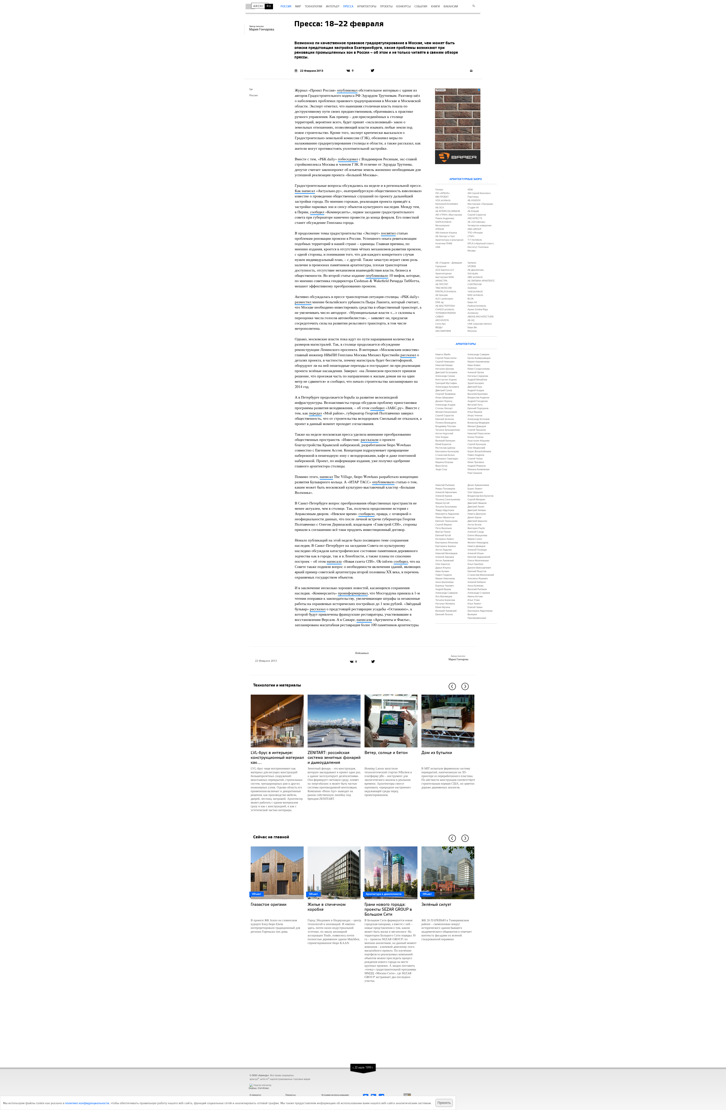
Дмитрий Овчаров (477, 503)
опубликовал (347, 90)
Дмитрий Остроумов (446, 372)
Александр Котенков (478, 419)
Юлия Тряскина (476, 462)
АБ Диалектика (476, 270)
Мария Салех (475, 539)
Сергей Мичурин (476, 499)
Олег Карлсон (442, 564)
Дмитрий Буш (475, 387)
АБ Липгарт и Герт (445, 236)
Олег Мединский (476, 448)
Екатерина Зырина (445, 546)
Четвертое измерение (480, 225)
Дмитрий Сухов (443, 390)
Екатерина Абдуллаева (480, 611)
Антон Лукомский (444, 560)
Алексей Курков (443, 496)
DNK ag (439, 302)
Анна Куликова (475, 585)
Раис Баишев (475, 473)
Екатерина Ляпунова (446, 542)
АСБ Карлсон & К (444, 270)
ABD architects (475, 277)
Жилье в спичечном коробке (327, 906)
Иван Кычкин (442, 571)
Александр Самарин (478, 354)
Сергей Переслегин (446, 358)
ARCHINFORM (443, 331)
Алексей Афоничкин (446, 492)
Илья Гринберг (475, 564)
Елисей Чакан (475, 607)
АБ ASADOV (474, 200)
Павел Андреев (476, 455)
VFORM (472, 266)
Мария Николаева (445, 578)
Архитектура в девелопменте (383, 894)
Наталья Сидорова (478, 376)
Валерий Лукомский (446, 611)
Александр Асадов (445, 404)
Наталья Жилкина (445, 603)
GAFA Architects (443, 222)
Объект (256, 894)
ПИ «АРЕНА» (442, 193)
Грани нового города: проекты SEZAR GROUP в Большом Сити (388, 909)
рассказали (370, 439)
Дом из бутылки (436, 752)
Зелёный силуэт (436, 904)
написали (364, 619)
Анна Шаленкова (444, 582)
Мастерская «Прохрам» (480, 204)
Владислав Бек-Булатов (480, 496)
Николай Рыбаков (445, 485)
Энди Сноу (441, 469)
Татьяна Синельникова (447, 499)
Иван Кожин (474, 365)
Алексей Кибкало (477, 582)
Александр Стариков (479, 593)
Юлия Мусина (442, 607)
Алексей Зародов (444, 557)
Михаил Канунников (446, 412)
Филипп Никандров (478, 542)
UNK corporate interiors (480, 324)
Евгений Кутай (443, 535)
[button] (451, 686)
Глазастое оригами (268, 904)
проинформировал (353, 593)
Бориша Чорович (444, 585)
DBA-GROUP (474, 229)
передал (315, 413)
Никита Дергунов (477, 514)
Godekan (472, 288)
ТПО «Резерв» (475, 232)
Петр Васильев (443, 528)
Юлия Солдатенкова (479, 369)
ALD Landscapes (444, 298)
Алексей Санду (476, 532)
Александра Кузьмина (447, 387)
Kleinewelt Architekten (446, 204)
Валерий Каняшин (445, 440)
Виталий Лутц (475, 404)
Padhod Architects (477, 306)
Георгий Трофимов (445, 394)
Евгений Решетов (477, 571)
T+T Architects (475, 240)
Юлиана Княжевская (478, 469)
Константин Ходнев (446, 379)
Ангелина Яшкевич (478, 578)
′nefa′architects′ (475, 291)
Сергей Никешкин (445, 361)
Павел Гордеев (443, 575)
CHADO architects (444, 309)
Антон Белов (474, 524)
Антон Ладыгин (443, 549)
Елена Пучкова (476, 437)
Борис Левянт (475, 488)
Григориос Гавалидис (446, 458)
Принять (444, 1103)
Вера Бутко (441, 466)
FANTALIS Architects (445, 291)
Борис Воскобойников (479, 451)
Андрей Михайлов (477, 379)
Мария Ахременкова (478, 361)
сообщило (366, 513)
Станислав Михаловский (481, 575)
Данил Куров (474, 517)
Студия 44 (473, 207)
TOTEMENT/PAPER (445, 313)
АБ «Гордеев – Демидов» (448, 262)
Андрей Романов (477, 466)
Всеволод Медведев (478, 422)
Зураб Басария (476, 383)
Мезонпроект (442, 225)
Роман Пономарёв (445, 488)
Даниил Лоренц (443, 401)
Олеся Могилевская (478, 560)
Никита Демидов (476, 546)
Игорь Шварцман (444, 397)
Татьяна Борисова (445, 600)
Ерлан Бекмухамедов (479, 358)
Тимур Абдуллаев (444, 510)
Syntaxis (472, 262)
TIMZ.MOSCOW (443, 288)
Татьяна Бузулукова (446, 506)
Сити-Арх (440, 324)
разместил (303, 301)
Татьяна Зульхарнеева (447, 430)
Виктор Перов (442, 532)
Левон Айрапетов (444, 517)
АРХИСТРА (441, 280)
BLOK (471, 298)
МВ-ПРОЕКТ (442, 196)
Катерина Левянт (444, 539)
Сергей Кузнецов (477, 444)
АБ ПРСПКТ (441, 284)
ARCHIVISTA (442, 320)
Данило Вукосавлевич (479, 567)
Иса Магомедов (443, 596)
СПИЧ (471, 236)
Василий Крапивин (478, 394)
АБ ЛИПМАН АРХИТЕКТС (481, 280)
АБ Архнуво (441, 295)
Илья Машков (475, 412)
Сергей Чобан (475, 458)
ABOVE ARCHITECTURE (481, 316)
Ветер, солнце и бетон (386, 752)
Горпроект (441, 266)
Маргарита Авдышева (447, 514)
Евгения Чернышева (446, 521)
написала (334, 561)
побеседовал (348, 158)
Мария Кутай (442, 503)
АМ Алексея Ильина (446, 232)
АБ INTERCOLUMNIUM (447, 211)
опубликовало (377, 275)
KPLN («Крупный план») (481, 243)
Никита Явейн (443, 354)
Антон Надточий (444, 433)
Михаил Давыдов (477, 426)
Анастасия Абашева (478, 440)
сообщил (317, 211)
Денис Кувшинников (478, 485)
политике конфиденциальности (87, 1103)
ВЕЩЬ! (439, 327)
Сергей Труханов (477, 430)
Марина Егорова (444, 462)
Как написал (305, 190)
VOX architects (443, 200)
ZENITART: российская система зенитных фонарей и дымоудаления (334, 757)
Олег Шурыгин (475, 492)
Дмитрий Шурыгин (477, 521)
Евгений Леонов (444, 614)
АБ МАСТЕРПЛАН (445, 306)
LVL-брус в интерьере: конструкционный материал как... (277, 757)
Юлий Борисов (443, 444)
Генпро (439, 189)
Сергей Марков (443, 524)
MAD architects (475, 295)
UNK (437, 247)
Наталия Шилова (444, 369)
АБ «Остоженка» (477, 222)
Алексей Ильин (476, 553)
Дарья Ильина (443, 567)
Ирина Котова (475, 596)
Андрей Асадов (476, 390)
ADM (470, 189)
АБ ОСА (439, 207)
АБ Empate (473, 211)
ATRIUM (439, 229)
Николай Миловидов (446, 553)
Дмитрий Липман (477, 510)
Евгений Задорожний (479, 557)
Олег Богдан (441, 437)
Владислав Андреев (478, 397)
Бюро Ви (472, 327)
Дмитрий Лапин (476, 506)
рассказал (408, 354)
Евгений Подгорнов (478, 408)
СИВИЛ (439, 316)
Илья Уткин (474, 600)
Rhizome (472, 331)
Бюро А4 (472, 302)
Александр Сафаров (446, 593)
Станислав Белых (445, 455)
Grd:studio (473, 273)
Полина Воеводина (445, 422)
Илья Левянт (474, 603)
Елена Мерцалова (477, 535)
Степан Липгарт (444, 408)
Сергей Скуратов (444, 415)
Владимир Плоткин (445, 426)
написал (326, 476)
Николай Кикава (444, 365)
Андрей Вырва (443, 589)
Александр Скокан (445, 376)
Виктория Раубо (476, 528)
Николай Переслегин (479, 433)
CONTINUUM (475, 284)
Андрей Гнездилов (478, 401)
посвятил (388, 233)
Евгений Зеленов (444, 419)
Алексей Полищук (477, 549)
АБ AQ (471, 320)
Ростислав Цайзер (445, 448)
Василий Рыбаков (477, 589)
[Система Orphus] (258, 1082)
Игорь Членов (475, 415)
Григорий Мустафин (446, 383)
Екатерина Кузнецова (447, 451)
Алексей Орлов (476, 372)
